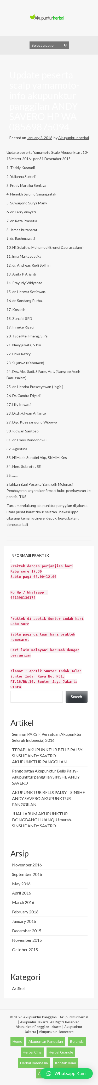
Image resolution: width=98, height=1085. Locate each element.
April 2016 (21, 892)
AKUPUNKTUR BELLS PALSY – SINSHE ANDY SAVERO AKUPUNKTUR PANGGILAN (48, 798)
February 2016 (25, 911)
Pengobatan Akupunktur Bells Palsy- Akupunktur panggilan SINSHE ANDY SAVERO (46, 776)
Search (76, 696)
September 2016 (27, 874)
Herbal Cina (32, 1052)
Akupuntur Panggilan (45, 1041)
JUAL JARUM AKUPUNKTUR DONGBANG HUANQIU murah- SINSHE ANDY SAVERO (42, 819)
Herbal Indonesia (34, 1063)
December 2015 (26, 930)
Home (17, 1041)
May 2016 (21, 883)
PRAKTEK (47, 621)
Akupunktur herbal (73, 137)
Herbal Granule (61, 1052)
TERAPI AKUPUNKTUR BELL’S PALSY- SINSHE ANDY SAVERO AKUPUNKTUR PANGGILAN (48, 755)
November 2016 (27, 864)
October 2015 (25, 949)
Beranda (77, 1041)
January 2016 (24, 921)
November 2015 (27, 940)
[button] (66, 1073)
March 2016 (23, 902)
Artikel (18, 988)
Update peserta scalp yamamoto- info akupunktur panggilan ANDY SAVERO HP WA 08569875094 (44, 101)
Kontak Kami (65, 1063)
